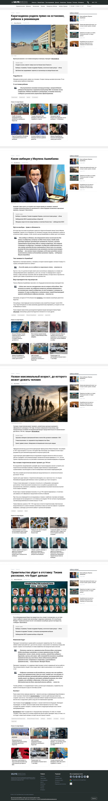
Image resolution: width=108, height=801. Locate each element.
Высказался (17, 711)
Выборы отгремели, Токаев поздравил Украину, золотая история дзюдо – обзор (39, 67)
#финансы (28, 6)
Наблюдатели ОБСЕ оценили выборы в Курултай (29, 219)
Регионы (75, 2)
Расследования (49, 2)
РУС (96, 2)
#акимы (43, 6)
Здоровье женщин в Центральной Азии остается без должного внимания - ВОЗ (38, 437)
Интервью (81, 2)
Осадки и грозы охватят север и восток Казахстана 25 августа (33, 65)
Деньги (57, 2)
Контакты (57, 782)
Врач (26, 511)
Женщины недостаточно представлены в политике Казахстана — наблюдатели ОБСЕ (40, 222)
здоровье (20, 511)
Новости (34, 2)
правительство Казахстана (18, 718)
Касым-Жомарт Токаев (33, 718)
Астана (62, 718)
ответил (28, 703)
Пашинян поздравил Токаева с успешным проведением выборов (34, 631)
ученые (13, 511)
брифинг (49, 718)
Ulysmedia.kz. (36, 431)
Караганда (14, 97)
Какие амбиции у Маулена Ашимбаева (86, 17)
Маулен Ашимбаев (31, 315)
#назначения (36, 6)
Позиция (69, 2)
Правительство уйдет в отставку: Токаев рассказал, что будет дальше (87, 34)
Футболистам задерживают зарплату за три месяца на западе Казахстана (37, 70)
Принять (94, 798)
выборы (14, 315)
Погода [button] (89, 6)
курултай (47, 315)
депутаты (40, 315)
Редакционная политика (60, 784)
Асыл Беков (16, 383)
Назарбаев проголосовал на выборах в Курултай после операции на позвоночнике (86, 43)
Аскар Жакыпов (17, 23)
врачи (28, 97)
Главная (12, 12)
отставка (56, 718)
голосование (21, 315)
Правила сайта (58, 778)
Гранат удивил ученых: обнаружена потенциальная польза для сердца (36, 443)
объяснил (16, 311)
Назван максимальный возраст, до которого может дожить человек (88, 25)
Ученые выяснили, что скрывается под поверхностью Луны (33, 440)
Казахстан (22, 97)
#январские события (52, 6)
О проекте (57, 776)
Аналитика (63, 2)
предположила (35, 696)
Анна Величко (17, 162)
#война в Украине (63, 6)
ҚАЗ (93, 2)
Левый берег (41, 2)
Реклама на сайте (59, 780)
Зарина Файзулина (18, 579)
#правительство (20, 6)
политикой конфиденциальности (49, 799)
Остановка (35, 97)
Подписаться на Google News (79, 780)
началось (40, 298)
